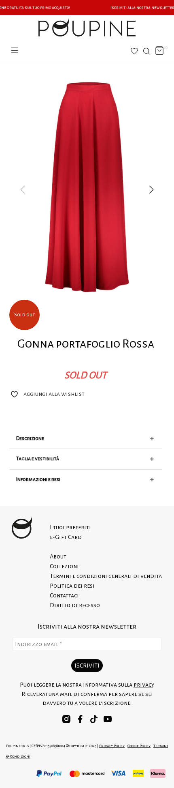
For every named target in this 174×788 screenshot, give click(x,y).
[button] (151, 189)
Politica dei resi (72, 585)
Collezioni (64, 566)
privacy (143, 684)
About (58, 556)
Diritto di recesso (75, 605)
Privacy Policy (112, 745)
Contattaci (64, 595)
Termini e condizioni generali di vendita (106, 576)
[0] (159, 50)
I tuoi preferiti (70, 527)
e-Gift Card (66, 537)
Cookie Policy (139, 745)
